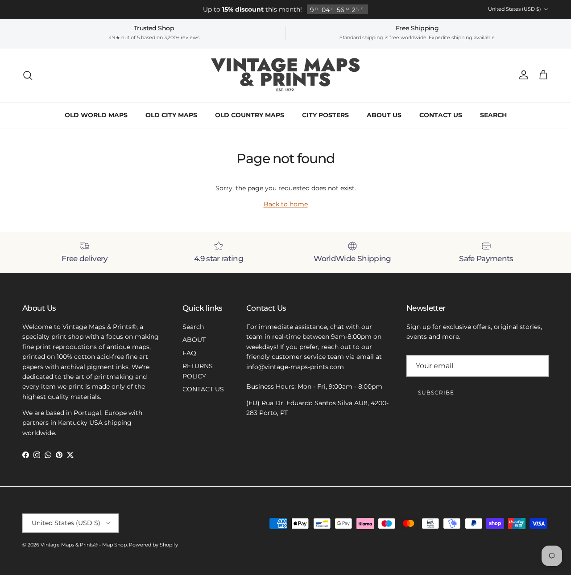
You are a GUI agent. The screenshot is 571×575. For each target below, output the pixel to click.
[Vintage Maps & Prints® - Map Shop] (285, 75)
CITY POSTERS (325, 115)
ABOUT (194, 340)
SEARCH (493, 115)
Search (193, 327)
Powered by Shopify (153, 545)
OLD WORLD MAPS (96, 115)
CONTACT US (440, 115)
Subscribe (436, 392)
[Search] (27, 75)
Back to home (286, 204)
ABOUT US (384, 115)
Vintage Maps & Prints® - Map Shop (84, 545)
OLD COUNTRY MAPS (249, 115)
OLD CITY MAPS (171, 115)
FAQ (189, 353)
